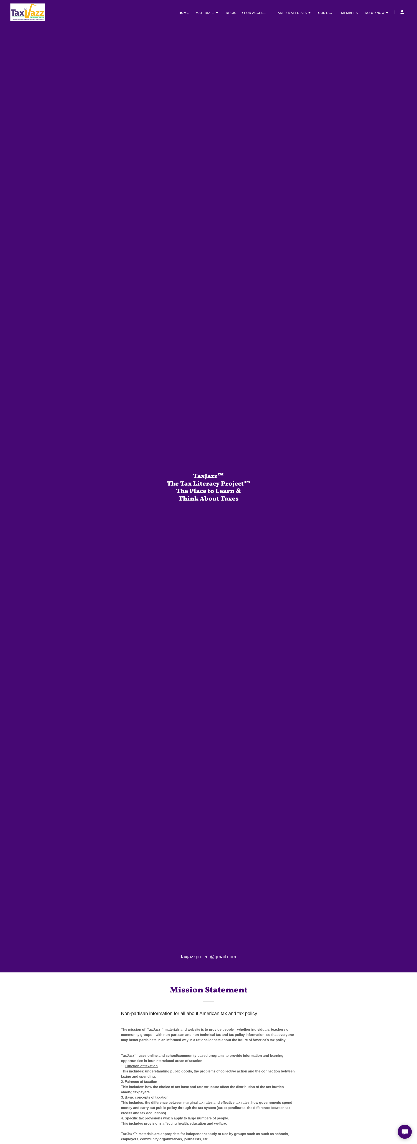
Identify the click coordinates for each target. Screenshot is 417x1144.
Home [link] (184, 13)
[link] (27, 12)
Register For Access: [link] (246, 13)
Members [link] (349, 13)
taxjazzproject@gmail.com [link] (208, 956)
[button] (207, 12)
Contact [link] (326, 13)
